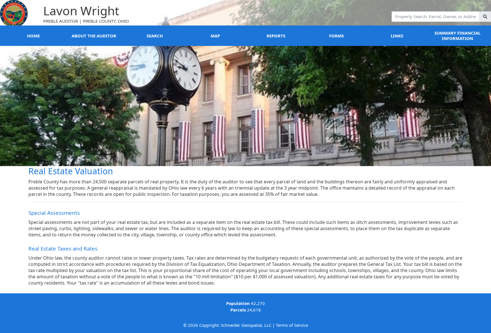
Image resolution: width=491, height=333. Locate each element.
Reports (276, 36)
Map (215, 36)
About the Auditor (94, 36)
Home (33, 36)
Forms (336, 36)
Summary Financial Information (457, 35)
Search (155, 36)
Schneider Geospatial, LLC (246, 325)
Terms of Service (292, 325)
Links (397, 36)
